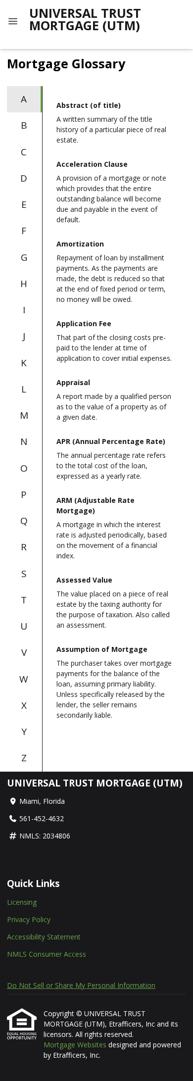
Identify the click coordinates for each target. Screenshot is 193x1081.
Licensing (22, 902)
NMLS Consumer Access (46, 954)
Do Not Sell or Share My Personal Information (81, 985)
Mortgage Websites (76, 1044)
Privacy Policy (28, 919)
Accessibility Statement (44, 936)
